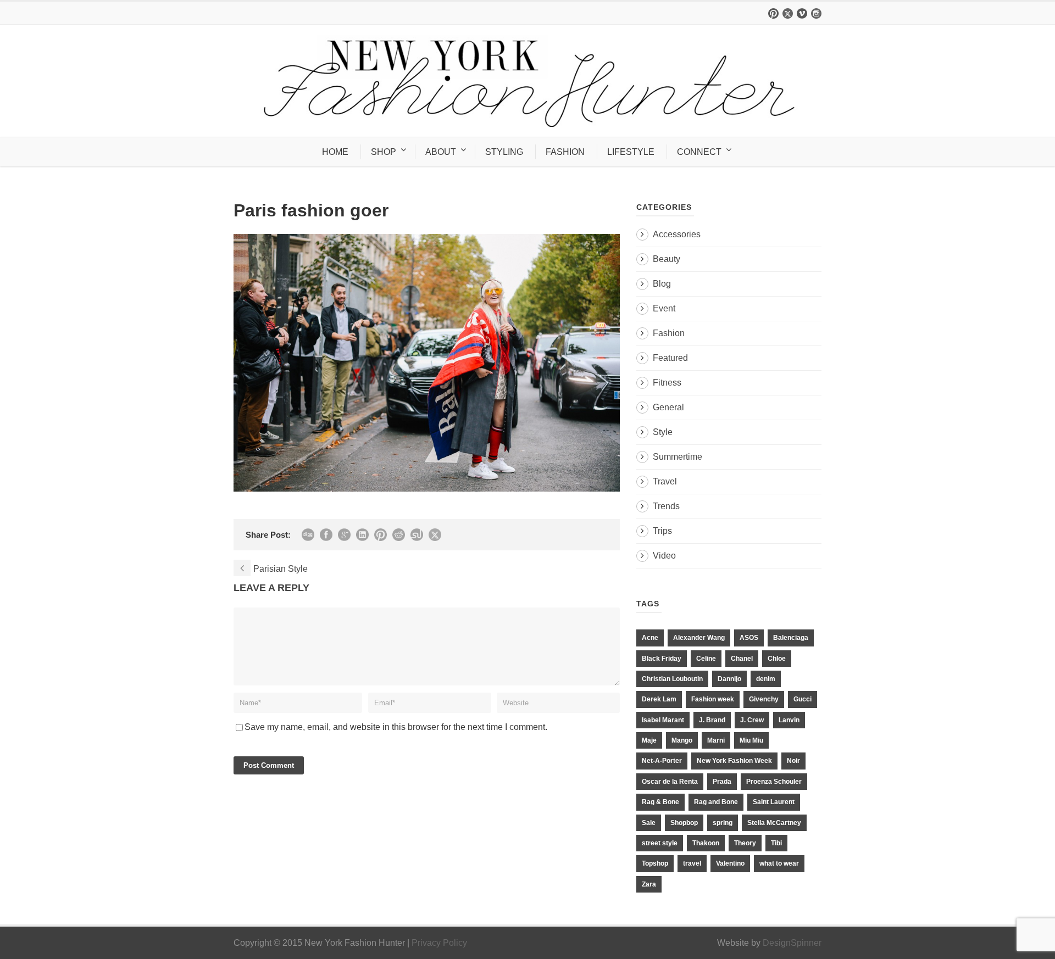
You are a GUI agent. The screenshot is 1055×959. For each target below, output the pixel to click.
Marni (716, 740)
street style (660, 843)
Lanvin (789, 720)
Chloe (777, 658)
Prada (722, 781)
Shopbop (684, 823)
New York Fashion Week (734, 761)
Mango (681, 740)
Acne (650, 638)
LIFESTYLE (630, 152)
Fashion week (712, 699)
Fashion (669, 333)
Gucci (802, 699)
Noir (793, 761)
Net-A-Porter (662, 761)
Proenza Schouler (774, 781)
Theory (745, 843)
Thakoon (705, 843)
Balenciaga (790, 638)
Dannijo (729, 679)
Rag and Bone (716, 802)
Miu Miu (751, 740)
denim (765, 679)
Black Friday (661, 658)
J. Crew (752, 720)
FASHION (565, 152)
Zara (649, 884)
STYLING (504, 152)
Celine (706, 658)
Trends (666, 506)
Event (664, 308)
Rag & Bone (660, 802)
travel (692, 863)
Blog (662, 283)
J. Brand (712, 720)
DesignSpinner (792, 942)
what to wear (779, 863)
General (668, 407)
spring (722, 823)
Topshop (655, 863)
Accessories (677, 234)
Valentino (730, 863)
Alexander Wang (699, 638)
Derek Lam (659, 699)
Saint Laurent (774, 802)
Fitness (667, 382)
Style (663, 432)
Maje (649, 740)
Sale (649, 823)
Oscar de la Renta (670, 781)
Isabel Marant (663, 720)
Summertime (677, 456)
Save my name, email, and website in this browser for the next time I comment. (396, 727)
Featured (670, 358)
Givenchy (764, 699)
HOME (335, 152)
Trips (662, 531)
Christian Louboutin (672, 679)
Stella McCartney (774, 823)
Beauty (666, 259)
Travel (665, 481)
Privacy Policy (439, 942)
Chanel (742, 658)
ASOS (749, 638)
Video (664, 555)
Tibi (776, 843)
